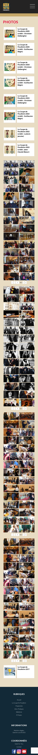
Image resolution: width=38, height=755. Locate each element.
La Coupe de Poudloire (19, 703)
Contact (19, 747)
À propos (19, 715)
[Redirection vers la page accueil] (6, 6)
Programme (19, 706)
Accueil (19, 700)
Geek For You (19, 744)
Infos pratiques (19, 709)
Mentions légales (19, 730)
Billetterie (19, 712)
